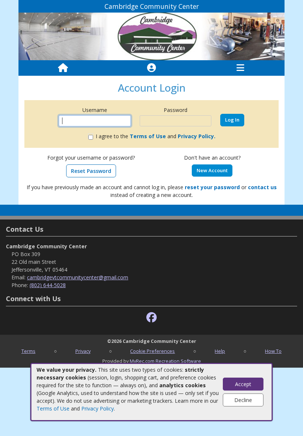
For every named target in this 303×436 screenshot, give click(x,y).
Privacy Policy (97, 408)
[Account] (151, 68)
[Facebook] (151, 317)
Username (94, 109)
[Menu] (240, 68)
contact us (262, 187)
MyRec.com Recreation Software (165, 361)
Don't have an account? (212, 157)
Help (220, 351)
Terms (28, 351)
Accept (243, 384)
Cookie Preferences (152, 351)
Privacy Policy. (196, 136)
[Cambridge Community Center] (151, 36)
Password (175, 109)
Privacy (83, 351)
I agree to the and (155, 136)
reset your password (212, 187)
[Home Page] (63, 68)
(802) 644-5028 (48, 285)
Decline (243, 399)
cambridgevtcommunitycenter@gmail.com (77, 277)
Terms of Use (53, 408)
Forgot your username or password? (91, 157)
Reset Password (91, 170)
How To (273, 351)
